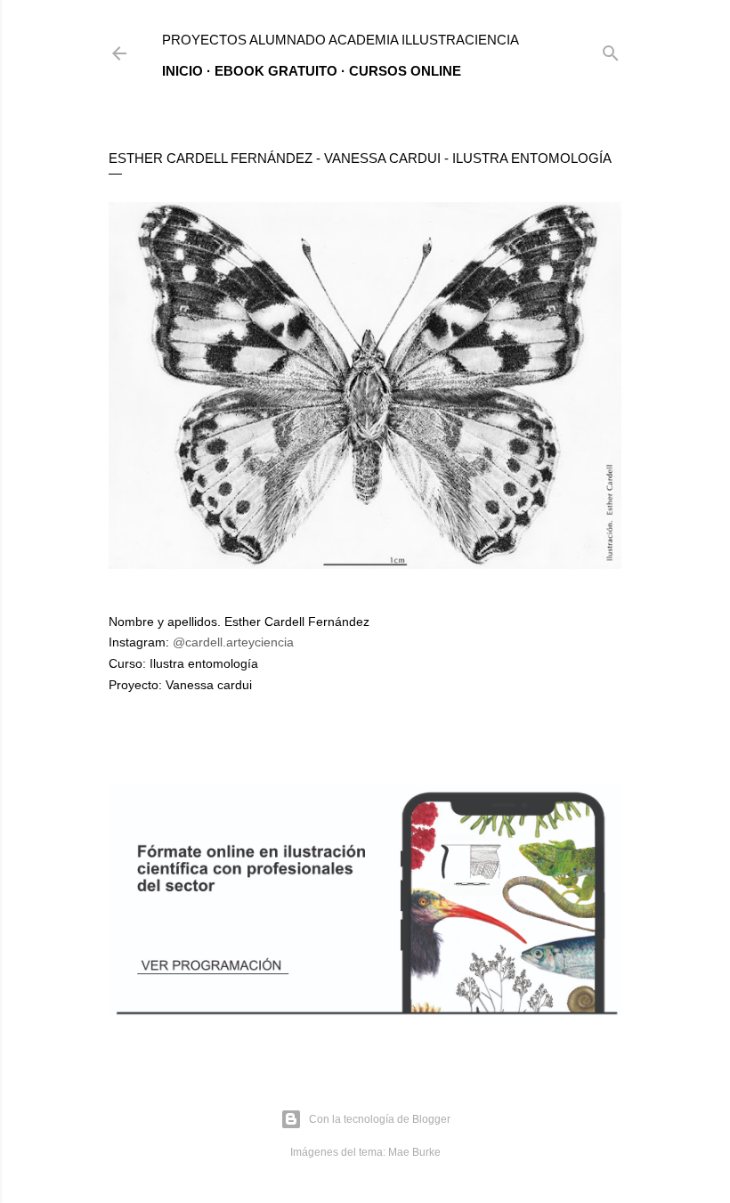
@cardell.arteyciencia (233, 642)
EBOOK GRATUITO (276, 70)
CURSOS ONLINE (405, 70)
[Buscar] (610, 49)
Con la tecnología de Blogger (379, 1119)
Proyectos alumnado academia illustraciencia (340, 39)
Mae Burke (414, 1152)
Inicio (182, 70)
